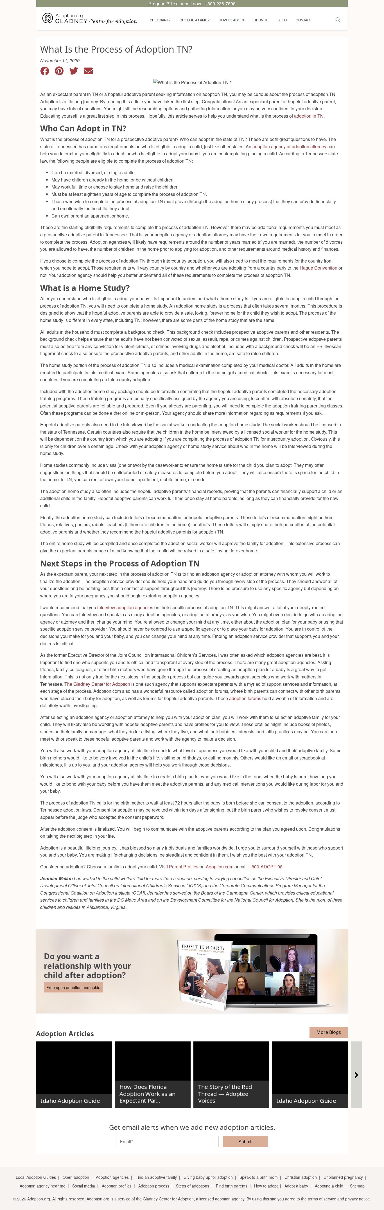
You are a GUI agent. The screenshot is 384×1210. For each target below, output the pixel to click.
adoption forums (245, 698)
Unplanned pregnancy (343, 1177)
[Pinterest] (62, 72)
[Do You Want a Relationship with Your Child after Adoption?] (192, 971)
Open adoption (76, 1177)
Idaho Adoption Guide (70, 1101)
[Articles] (356, 1074)
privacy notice (357, 1199)
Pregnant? (160, 19)
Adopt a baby (296, 1186)
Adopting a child (329, 1186)
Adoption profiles (117, 1186)
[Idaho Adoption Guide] (74, 1072)
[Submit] (338, 19)
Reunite (261, 19)
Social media (83, 1186)
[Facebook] (47, 72)
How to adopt (232, 19)
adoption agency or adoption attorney (289, 146)
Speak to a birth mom (259, 1177)
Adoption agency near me (42, 1186)
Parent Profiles (183, 866)
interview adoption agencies (125, 607)
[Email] (90, 72)
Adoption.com (219, 866)
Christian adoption (300, 1177)
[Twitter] (76, 72)
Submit (245, 1141)
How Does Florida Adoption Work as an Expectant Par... (147, 1093)
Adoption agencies (112, 1177)
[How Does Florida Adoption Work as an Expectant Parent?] (153, 1072)
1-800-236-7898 (220, 3)
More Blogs (329, 1032)
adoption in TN (309, 116)
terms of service (322, 1199)
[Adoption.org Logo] (90, 19)
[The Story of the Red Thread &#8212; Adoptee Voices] (231, 1072)
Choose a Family (195, 19)
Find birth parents (231, 1186)
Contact (304, 19)
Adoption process (153, 1186)
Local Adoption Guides (36, 1177)
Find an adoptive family (156, 1177)
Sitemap (357, 1186)
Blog (282, 19)
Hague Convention (318, 268)
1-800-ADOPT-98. (266, 866)
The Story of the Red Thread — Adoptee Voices (225, 1093)
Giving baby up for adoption (208, 1177)
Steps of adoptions (192, 1186)
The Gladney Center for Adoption (97, 684)
